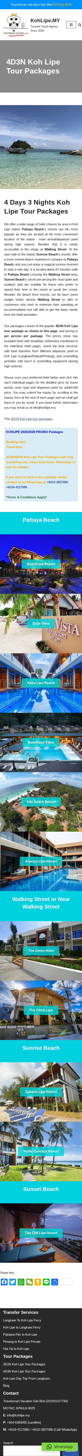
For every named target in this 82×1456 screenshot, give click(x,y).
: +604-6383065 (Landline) (22, 1422)
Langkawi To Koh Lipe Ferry (22, 1320)
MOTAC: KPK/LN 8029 (19, 1408)
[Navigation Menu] (71, 24)
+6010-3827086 (57, 482)
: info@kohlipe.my (16, 1415)
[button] (60, 1447)
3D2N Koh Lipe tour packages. (31, 419)
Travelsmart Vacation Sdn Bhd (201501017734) (35, 1401)
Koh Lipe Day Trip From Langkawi (26, 1378)
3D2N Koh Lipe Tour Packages (24, 1364)
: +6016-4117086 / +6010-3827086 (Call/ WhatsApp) (40, 1429)
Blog (6, 1385)
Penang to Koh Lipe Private (21, 1341)
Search (8, 1443)
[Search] (79, 24)
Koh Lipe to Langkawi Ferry (22, 1327)
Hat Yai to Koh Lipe (16, 1348)
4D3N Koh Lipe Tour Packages (24, 1371)
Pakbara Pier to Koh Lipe (20, 1334)
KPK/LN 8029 (62, 4)
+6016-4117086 (16, 487)
